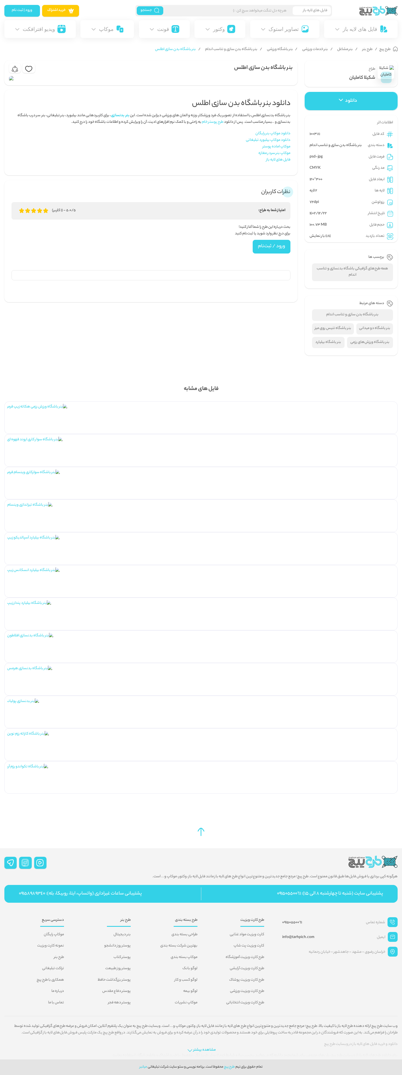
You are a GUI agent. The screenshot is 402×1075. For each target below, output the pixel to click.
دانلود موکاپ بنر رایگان (272, 134)
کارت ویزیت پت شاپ (249, 946)
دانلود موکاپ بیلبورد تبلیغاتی (268, 140)
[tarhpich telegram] (10, 863)
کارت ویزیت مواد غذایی (247, 935)
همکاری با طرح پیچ (50, 980)
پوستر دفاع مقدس (116, 991)
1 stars (21, 211)
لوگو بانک (189, 969)
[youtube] (40, 863)
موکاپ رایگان (54, 935)
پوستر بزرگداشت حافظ (114, 980)
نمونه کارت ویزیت (50, 946)
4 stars (39, 211)
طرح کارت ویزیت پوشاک (246, 980)
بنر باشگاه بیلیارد (328, 342)
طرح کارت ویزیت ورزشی (247, 991)
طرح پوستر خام (212, 122)
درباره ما (57, 991)
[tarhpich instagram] (25, 863)
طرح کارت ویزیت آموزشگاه (245, 957)
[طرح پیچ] (364, 11)
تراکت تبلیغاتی (53, 969)
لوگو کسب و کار (185, 980)
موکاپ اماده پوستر (276, 147)
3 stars (33, 211)
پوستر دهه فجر (119, 1003)
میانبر (143, 1067)
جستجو (146, 10)
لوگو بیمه (190, 991)
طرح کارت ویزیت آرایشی (247, 969)
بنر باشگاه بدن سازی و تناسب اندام (336, 145)
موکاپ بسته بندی (184, 957)
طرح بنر (59, 957)
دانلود (351, 101)
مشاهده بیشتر (204, 1050)
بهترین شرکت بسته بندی (178, 946)
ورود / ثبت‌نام (271, 246)
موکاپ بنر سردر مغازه (274, 153)
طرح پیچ (229, 1067)
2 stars (27, 211)
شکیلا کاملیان (362, 78)
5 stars (45, 211)
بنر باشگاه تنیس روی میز (333, 328)
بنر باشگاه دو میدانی (374, 328)
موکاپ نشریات (186, 1003)
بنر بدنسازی (120, 116)
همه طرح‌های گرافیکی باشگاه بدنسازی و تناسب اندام (352, 272)
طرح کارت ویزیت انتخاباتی (245, 1003)
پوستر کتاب (122, 957)
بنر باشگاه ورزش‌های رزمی (369, 342)
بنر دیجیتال (122, 935)
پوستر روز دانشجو (117, 946)
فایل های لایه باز (278, 160)
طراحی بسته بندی (184, 935)
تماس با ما (56, 1003)
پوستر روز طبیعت (118, 969)
